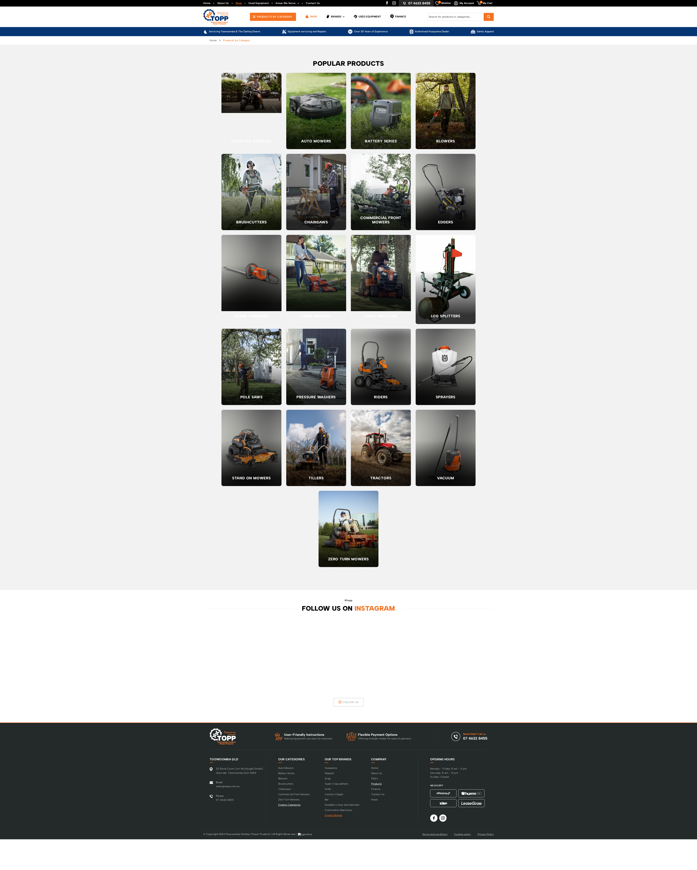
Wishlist (445, 3)
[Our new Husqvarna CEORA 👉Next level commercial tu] (290, 652)
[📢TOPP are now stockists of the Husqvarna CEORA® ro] (406, 652)
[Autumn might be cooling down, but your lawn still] (639, 652)
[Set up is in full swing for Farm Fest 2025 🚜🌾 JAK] (173, 652)
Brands (335, 16)
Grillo (328, 789)
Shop (239, 3)
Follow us (350, 702)
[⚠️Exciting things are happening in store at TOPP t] (523, 652)
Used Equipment (258, 3)
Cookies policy (462, 834)
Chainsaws (284, 789)
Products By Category (274, 16)
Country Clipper (334, 794)
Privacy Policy (486, 834)
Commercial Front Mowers (294, 794)
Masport (329, 773)
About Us (223, 3)
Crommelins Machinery (338, 810)
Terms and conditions (434, 834)
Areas (374, 799)
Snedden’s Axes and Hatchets (342, 804)
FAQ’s (374, 778)
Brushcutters (285, 783)
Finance (400, 16)
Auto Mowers (286, 768)
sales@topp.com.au (228, 786)
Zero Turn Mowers (288, 799)
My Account (467, 3)
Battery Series (286, 773)
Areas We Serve (285, 3)
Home (207, 3)
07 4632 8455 (419, 3)
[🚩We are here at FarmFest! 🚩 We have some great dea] (57, 652)
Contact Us (313, 3)
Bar (327, 799)
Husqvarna (331, 768)
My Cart (486, 3)
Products (376, 783)
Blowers (283, 778)
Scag (327, 778)
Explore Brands (333, 815)
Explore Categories (289, 804)
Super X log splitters (336, 783)
